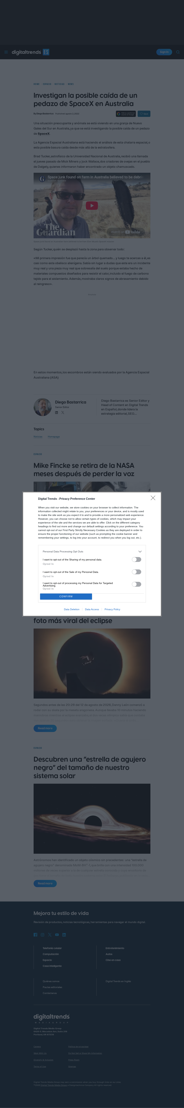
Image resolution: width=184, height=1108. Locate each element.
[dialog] (92, 554)
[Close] (154, 499)
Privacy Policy (112, 609)
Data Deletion (71, 609)
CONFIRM (66, 596)
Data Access (92, 609)
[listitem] (92, 551)
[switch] (136, 559)
